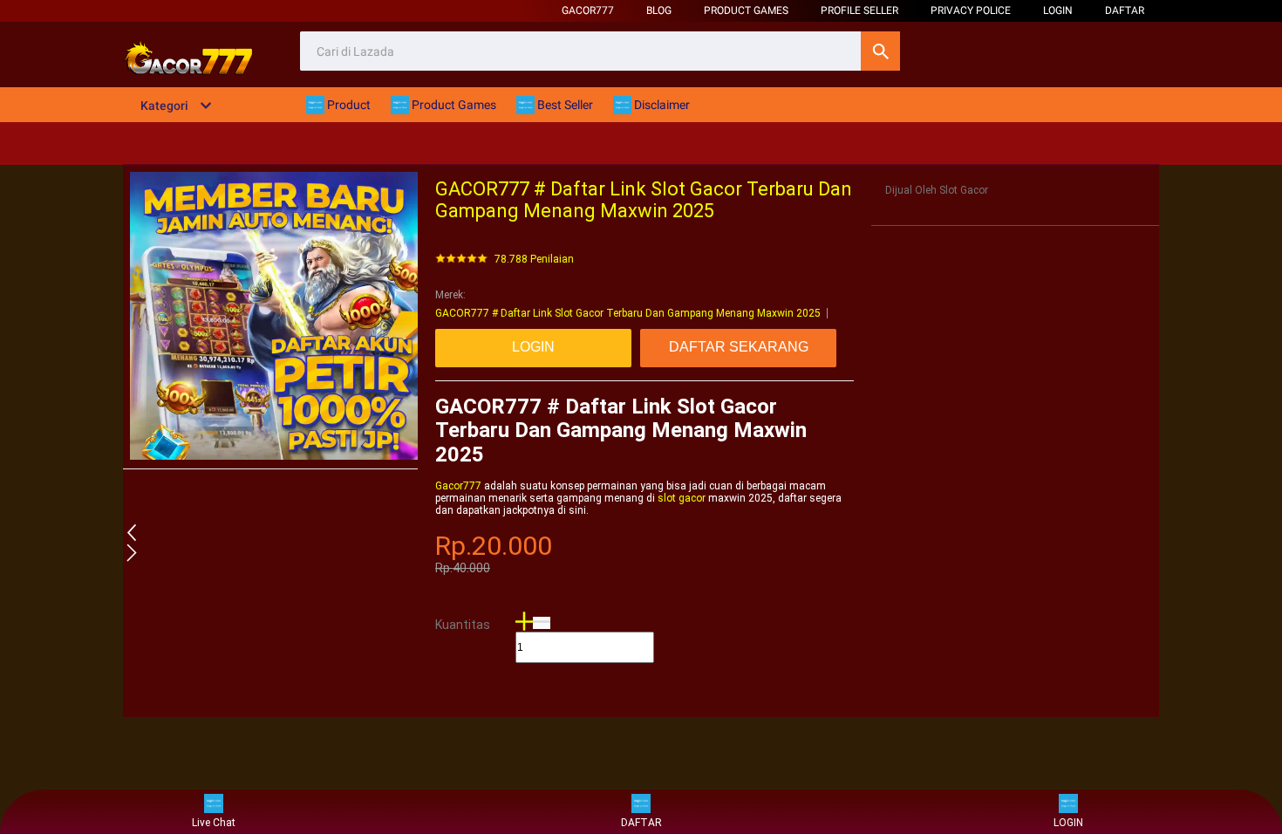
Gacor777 (588, 10)
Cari (880, 51)
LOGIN (1058, 10)
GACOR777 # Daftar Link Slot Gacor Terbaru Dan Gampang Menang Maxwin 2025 (628, 313)
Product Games (746, 10)
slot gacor (682, 498)
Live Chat (213, 823)
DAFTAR (1124, 10)
